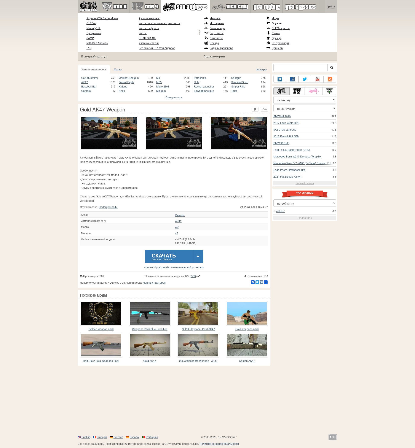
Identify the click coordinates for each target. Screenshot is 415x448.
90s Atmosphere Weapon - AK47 (198, 360)
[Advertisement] (207, 400)
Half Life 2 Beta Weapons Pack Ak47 (101, 361)
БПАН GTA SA (147, 38)
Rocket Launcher (204, 86)
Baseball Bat (88, 86)
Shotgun (236, 77)
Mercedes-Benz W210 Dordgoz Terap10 (297, 156)
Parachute (200, 77)
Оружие (277, 23)
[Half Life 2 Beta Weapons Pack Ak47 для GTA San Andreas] (101, 345)
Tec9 (234, 90)
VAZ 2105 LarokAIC (285, 129)
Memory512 (93, 28)
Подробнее (305, 217)
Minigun (161, 90)
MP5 (159, 82)
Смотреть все (174, 97)
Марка (118, 69)
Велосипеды (217, 28)
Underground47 (108, 207)
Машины (215, 18)
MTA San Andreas (97, 43)
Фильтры (261, 69)
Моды (275, 18)
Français (102, 437)
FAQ (88, 48)
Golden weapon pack (101, 329)
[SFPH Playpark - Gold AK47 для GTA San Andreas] (198, 313)
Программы (93, 33)
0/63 (193, 276)
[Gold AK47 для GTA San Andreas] (150, 345)
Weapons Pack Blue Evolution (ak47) (150, 329)
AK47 (84, 82)
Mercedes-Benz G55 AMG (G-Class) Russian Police (303, 163)
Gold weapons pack (247, 329)
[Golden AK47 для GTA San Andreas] (247, 345)
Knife (122, 90)
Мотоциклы (217, 23)
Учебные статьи (149, 43)
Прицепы (277, 48)
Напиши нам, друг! (154, 282)
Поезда (214, 43)
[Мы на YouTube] (317, 79)
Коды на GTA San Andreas (102, 18)
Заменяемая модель (94, 69)
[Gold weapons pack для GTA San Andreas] (247, 313)
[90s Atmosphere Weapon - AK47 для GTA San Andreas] (198, 345)
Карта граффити (149, 28)
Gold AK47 (149, 360)
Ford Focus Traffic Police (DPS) (291, 149)
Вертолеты (216, 33)
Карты (143, 33)
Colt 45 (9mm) (89, 77)
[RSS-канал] (330, 79)
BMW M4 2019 (282, 116)
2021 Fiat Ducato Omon (287, 176)
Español (134, 437)
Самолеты (216, 38)
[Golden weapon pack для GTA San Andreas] (101, 313)
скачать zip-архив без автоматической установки (174, 267)
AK (177, 227)
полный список (305, 183)
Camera (86, 90)
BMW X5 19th (281, 143)
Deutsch (118, 437)
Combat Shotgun (129, 77)
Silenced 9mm (239, 82)
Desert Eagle (126, 82)
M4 (158, 77)
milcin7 (280, 211)
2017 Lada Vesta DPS (286, 123)
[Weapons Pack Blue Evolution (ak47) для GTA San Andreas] (150, 313)
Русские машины (149, 18)
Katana (123, 86)
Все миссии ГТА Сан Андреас (157, 48)
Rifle (196, 82)
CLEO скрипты (281, 28)
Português (152, 437)
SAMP (90, 38)
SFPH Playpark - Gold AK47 (198, 329)
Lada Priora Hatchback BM (289, 170)
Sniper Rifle (238, 86)
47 (176, 233)
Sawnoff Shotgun (204, 90)
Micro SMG (162, 86)
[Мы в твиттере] (304, 79)
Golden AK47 (247, 360)
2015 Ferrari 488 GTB (286, 136)
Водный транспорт (221, 48)
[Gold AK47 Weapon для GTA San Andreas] (109, 133)
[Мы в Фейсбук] (292, 79)
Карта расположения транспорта (159, 23)
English (85, 437)
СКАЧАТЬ (164, 256)
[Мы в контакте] (279, 79)
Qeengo (180, 215)
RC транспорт (280, 43)
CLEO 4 (91, 23)
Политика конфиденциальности (219, 443)
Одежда (276, 38)
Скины (276, 33)
